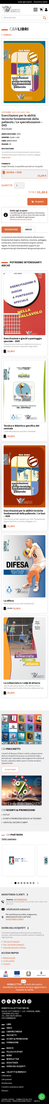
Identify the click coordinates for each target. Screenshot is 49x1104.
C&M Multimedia (14, 1032)
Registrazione (9, 958)
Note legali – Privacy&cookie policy (16, 1101)
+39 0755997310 (20, 899)
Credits (37, 1101)
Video (9, 1028)
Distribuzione (7, 1083)
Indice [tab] (28, 229)
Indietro (7, 34)
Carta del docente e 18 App (14, 948)
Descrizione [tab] (11, 229)
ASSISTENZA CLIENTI (15, 919)
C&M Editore (6, 1076)
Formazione (13, 1043)
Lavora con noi (8, 1099)
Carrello (6, 964)
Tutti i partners (9, 839)
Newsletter (13, 1059)
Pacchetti (12, 1035)
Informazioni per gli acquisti (21, 219)
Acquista (39, 201)
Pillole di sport (15, 1052)
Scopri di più (10, 769)
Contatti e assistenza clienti (12, 1087)
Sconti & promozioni (17, 1039)
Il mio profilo (8, 961)
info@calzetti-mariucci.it (18, 909)
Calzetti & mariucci (16, 1072)
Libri (9, 1024)
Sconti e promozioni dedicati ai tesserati (22, 819)
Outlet (6, 815)
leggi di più (6, 157)
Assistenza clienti (40, 2)
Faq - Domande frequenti (13, 945)
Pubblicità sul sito (24, 1099)
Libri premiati (7, 1079)
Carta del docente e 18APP (15, 822)
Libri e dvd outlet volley (21, 112)
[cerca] (44, 17)
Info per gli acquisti (11, 942)
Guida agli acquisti (25, 2)
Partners (5, 1091)
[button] (35, 9)
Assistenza (12, 1063)
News (9, 1055)
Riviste (10, 1048)
